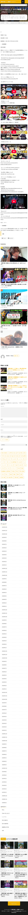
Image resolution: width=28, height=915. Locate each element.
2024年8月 (4, 582)
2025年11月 (4, 530)
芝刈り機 (3, 477)
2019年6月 (4, 775)
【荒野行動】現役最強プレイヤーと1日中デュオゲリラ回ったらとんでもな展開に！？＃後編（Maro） (17, 387)
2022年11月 (4, 654)
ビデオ (2, 468)
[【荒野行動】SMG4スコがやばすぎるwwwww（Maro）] (4, 503)
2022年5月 (4, 675)
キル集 (12, 16)
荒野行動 (16, 477)
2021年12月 (4, 692)
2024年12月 (4, 568)
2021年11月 (4, 695)
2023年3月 (4, 640)
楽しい (7, 474)
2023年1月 (4, 647)
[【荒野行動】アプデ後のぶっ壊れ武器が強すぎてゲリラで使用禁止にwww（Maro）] (4, 371)
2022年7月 (4, 668)
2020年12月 (4, 733)
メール (2, 424)
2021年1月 (4, 730)
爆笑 (18, 474)
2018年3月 (4, 802)
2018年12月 (4, 795)
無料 (14, 474)
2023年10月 (4, 616)
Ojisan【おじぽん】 (6, 813)
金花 (3, 830)
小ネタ (2, 474)
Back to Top (14, 903)
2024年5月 (4, 592)
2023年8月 (4, 623)
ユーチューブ (13, 468)
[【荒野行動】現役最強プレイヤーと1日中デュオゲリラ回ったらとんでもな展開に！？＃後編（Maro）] (4, 388)
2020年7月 (4, 751)
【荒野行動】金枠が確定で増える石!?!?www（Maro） (7, 895)
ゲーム (23, 462)
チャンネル (10, 465)
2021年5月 (4, 716)
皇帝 (21, 474)
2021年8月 (4, 706)
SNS (3, 16)
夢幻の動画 (22, 471)
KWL (21, 452)
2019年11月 (4, 768)
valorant (8, 455)
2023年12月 (4, 609)
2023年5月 (4, 633)
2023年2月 (4, 644)
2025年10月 (4, 534)
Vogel (12, 455)
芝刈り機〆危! (4, 307)
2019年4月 (4, 782)
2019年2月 (4, 788)
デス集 (20, 16)
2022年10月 (4, 658)
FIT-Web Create (18, 911)
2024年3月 (4, 599)
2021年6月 (4, 713)
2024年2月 (4, 602)
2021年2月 (4, 726)
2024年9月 (4, 578)
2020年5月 (4, 757)
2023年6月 (4, 630)
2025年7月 (4, 544)
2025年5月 (4, 551)
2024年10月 (4, 575)
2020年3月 (4, 764)
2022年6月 (4, 671)
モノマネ (7, 468)
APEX (11, 452)
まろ (25, 459)
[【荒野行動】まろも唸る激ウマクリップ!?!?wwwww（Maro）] (4, 488)
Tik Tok (6, 16)
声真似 (13, 471)
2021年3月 (4, 723)
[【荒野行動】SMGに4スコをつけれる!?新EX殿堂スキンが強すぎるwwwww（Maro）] (4, 510)
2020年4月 (4, 761)
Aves (15, 452)
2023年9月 (4, 620)
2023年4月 (4, 637)
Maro (9, 15)
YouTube (17, 455)
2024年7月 (4, 585)
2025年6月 (4, 547)
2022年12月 (4, 651)
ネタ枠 (23, 16)
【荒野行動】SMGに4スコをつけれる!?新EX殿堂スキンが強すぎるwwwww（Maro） (20, 875)
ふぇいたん (20, 459)
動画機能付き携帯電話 (5, 471)
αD (2, 459)
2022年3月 (4, 682)
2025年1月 (4, 565)
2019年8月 (4, 771)
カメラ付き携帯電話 (12, 462)
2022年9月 (4, 661)
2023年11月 (4, 613)
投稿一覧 (16, 355)
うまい (9, 16)
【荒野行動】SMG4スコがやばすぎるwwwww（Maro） (7, 874)
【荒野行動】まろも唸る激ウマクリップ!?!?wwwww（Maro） (7, 856)
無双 (11, 474)
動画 (22, 468)
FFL (18, 452)
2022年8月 (4, 664)
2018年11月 (4, 799)
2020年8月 (4, 747)
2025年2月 (4, 561)
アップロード (4, 462)
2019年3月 (4, 785)
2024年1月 (4, 606)
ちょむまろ (16, 16)
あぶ (5, 459)
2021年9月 (4, 702)
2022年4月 (4, 678)
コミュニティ (4, 465)
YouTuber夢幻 (23, 455)
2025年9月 (4, 537)
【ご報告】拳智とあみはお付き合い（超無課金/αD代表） (12, 346)
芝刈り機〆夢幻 (5, 287)
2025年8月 (4, 540)
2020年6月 (4, 754)
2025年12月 (4, 527)
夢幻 (17, 471)
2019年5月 (4, 778)
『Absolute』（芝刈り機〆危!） (7, 305)
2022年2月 (4, 685)
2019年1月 (4, 792)
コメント (2, 406)
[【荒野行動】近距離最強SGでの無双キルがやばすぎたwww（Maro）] (4, 379)
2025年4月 (4, 554)
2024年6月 (4, 589)
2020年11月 (4, 737)
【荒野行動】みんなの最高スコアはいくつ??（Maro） (20, 856)
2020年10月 (4, 740)
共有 (19, 468)
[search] (26, 5)
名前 (2, 419)
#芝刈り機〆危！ (4, 452)
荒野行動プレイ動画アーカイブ (17, 909)
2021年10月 (4, 699)
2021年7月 (4, 709)
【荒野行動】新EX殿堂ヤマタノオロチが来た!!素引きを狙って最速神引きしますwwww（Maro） (20, 896)
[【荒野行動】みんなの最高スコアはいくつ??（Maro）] (4, 495)
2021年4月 (4, 720)
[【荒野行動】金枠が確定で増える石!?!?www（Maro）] (4, 518)
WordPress (14, 912)
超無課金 (21, 477)
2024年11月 (4, 571)
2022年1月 (4, 689)
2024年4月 (4, 596)
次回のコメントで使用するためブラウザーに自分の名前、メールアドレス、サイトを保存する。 (14, 437)
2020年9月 (4, 744)
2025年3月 (4, 558)
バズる (24, 465)
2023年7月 (4, 627)
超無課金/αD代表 (5, 348)
